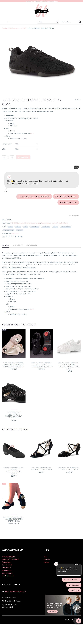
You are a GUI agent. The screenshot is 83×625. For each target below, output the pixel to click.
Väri (3, 149)
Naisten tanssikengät (48, 223)
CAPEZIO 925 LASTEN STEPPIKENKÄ (13, 520)
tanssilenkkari (66, 226)
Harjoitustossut (20, 362)
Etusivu (4, 28)
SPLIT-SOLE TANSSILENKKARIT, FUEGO (41, 366)
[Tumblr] (15, 236)
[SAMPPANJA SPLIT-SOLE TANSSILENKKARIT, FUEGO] (14, 343)
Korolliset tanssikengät (43, 467)
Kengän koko (6, 144)
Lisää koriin (23, 157)
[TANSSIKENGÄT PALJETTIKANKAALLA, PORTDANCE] (14, 392)
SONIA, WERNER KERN (69, 470)
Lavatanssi (21, 223)
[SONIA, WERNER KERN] (69, 448)
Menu (9, 21)
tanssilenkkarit (9, 230)
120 (10, 226)
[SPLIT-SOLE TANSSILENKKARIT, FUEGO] (41, 343)
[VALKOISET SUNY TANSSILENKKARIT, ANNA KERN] (69, 343)
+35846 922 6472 (10, 598)
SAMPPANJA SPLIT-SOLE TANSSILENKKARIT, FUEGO (13, 366)
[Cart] (79, 22)
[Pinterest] (12, 236)
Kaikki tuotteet (14, 28)
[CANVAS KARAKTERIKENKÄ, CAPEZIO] (14, 448)
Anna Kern (35, 226)
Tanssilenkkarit (62, 223)
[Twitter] (9, 236)
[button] (57, 22)
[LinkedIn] (18, 236)
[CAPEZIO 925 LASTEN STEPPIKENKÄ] (14, 497)
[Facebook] (6, 236)
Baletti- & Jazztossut (9, 362)
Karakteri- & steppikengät (10, 467)
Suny (55, 226)
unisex (20, 230)
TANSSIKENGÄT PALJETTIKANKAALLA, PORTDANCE (13, 416)
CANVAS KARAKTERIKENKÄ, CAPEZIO (13, 471)
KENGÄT (23, 28)
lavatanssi (46, 226)
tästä (32, 133)
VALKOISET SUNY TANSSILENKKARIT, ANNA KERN (69, 366)
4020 (18, 226)
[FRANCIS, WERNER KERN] (41, 448)
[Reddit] (21, 236)
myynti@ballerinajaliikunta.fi (15, 591)
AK (25, 226)
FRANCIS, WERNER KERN (41, 470)
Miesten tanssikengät (32, 223)
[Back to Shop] (78, 100)
